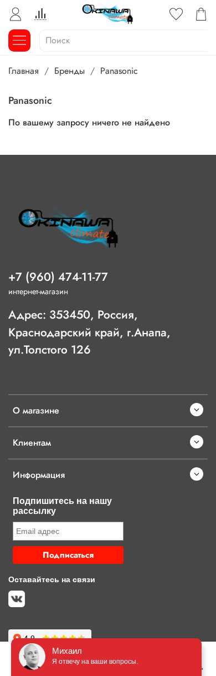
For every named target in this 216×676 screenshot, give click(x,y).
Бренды (69, 70)
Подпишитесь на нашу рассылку (62, 506)
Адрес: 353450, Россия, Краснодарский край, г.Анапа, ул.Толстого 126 (89, 331)
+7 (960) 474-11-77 (58, 277)
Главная (23, 70)
